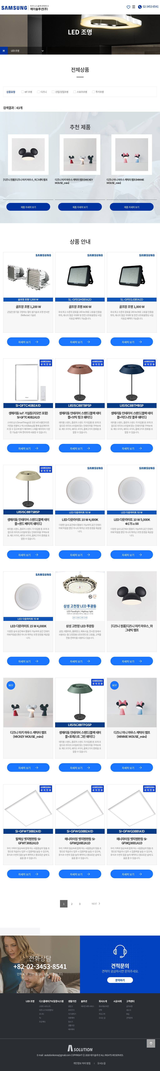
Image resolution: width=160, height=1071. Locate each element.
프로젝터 (42, 1021)
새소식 (128, 1010)
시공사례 (117, 1001)
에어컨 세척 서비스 (87, 1006)
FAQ (127, 1014)
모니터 (41, 1014)
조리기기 (71, 1010)
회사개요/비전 (104, 1006)
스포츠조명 (82, 92)
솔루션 (84, 1001)
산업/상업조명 (61, 92)
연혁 (100, 1010)
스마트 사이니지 (44, 1006)
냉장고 (70, 1006)
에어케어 (71, 1029)
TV (40, 1017)
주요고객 (102, 1014)
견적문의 (129, 1017)
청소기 (70, 1021)
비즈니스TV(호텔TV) (46, 1010)
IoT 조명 (28, 92)
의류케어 (71, 1017)
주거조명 (100, 92)
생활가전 (72, 1001)
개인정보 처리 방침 (81, 1063)
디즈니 (44, 92)
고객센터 (130, 1001)
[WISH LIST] (128, 7)
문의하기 (120, 980)
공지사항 (129, 1006)
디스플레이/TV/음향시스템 (51, 1001)
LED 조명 (15, 50)
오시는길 (101, 1063)
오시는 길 (102, 1017)
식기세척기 (72, 1014)
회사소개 (103, 1001)
